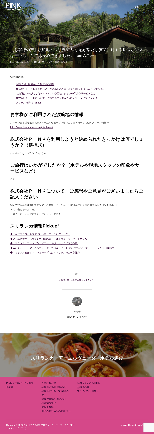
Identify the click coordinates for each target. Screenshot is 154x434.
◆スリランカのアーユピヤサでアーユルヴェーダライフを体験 (44, 243)
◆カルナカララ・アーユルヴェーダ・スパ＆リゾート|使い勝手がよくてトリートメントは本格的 (62, 248)
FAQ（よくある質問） (89, 383)
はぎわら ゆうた (22, 62)
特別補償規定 (49, 403)
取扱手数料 (48, 407)
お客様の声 (64, 280)
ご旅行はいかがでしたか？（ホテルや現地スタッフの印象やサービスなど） (57, 93)
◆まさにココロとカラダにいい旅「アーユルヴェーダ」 (40, 234)
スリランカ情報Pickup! (28, 102)
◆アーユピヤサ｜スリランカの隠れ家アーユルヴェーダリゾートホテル (48, 239)
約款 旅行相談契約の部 (54, 387)
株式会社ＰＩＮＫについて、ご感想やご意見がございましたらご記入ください (58, 98)
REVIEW (39, 62)
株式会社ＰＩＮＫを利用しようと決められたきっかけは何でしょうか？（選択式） (60, 89)
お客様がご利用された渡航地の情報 (35, 84)
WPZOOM (143, 425)
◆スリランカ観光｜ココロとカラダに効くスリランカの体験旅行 (45, 252)
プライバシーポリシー (89, 391)
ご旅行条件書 (49, 383)
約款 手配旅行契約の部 (54, 399)
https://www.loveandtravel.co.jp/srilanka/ (31, 127)
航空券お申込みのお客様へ (56, 411)
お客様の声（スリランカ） (83, 280)
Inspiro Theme (128, 425)
